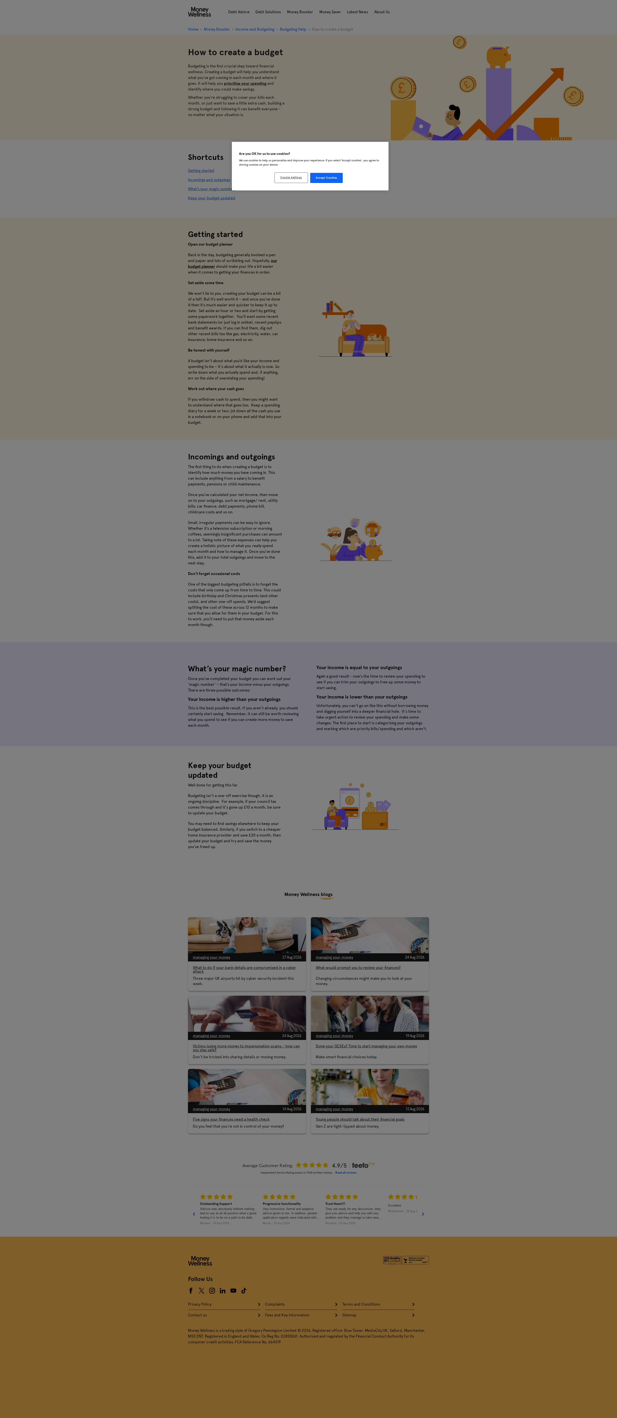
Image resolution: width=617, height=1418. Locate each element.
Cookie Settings (291, 177)
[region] (310, 166)
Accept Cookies (326, 177)
